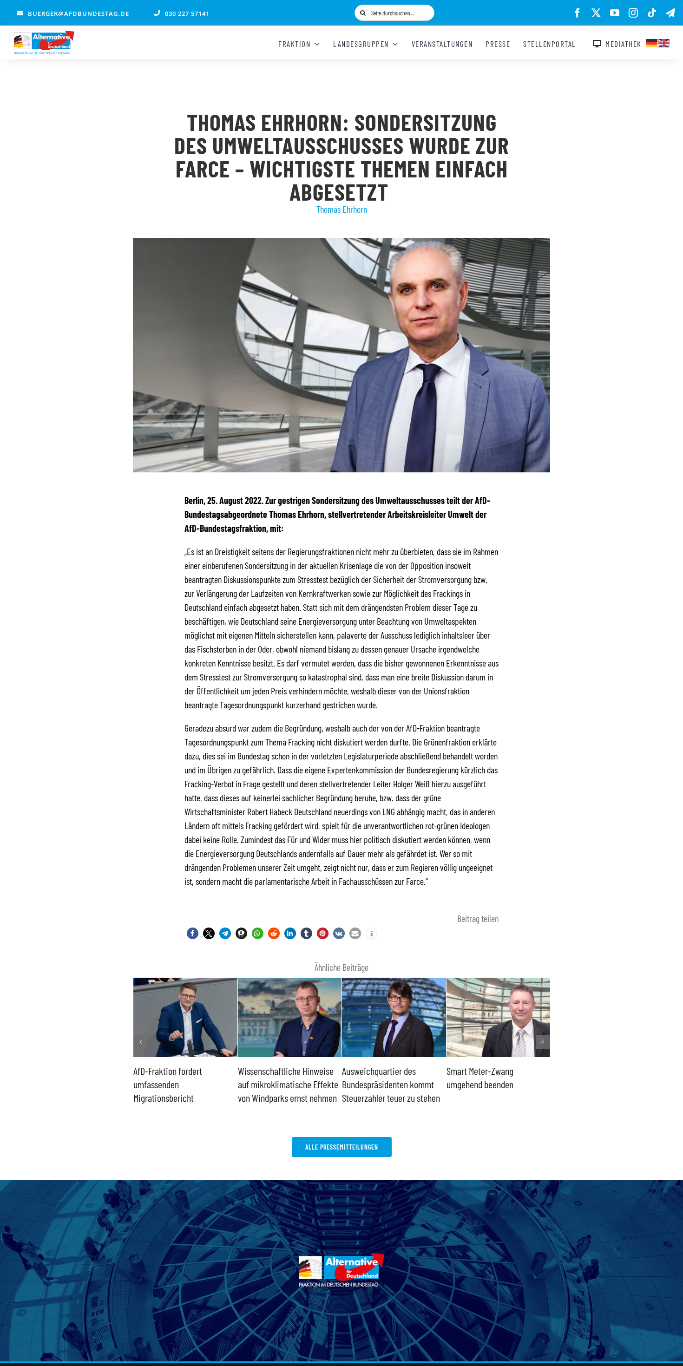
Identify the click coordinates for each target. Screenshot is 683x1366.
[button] (192, 933)
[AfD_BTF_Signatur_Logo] (44, 35)
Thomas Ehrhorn (341, 209)
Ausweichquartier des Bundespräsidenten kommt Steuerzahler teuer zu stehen (287, 1084)
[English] (664, 41)
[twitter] (596, 13)
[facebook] (577, 13)
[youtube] (614, 13)
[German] (652, 41)
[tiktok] (652, 13)
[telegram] (670, 13)
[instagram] (633, 13)
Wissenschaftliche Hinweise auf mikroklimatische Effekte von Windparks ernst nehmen (183, 1084)
